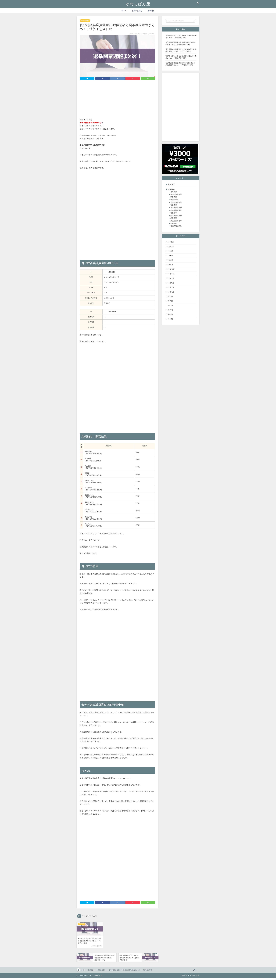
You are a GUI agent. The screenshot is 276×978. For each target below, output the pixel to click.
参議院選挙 (174, 200)
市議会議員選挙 (176, 202)
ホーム (124, 11)
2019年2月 (169, 319)
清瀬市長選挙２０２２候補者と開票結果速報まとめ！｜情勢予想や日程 (180, 36)
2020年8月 (169, 283)
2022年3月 (169, 242)
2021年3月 (169, 260)
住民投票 (173, 192)
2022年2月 (169, 247)
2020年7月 (169, 287)
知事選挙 (173, 223)
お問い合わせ (137, 11)
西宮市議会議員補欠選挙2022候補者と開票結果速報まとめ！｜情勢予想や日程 (180, 64)
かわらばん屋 (138, 4)
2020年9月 (169, 278)
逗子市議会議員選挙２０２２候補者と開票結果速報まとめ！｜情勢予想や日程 (180, 50)
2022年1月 (169, 251)
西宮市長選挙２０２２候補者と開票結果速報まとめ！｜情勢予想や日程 (180, 57)
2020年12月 (170, 269)
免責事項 (97, 975)
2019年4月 (169, 310)
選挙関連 (151, 11)
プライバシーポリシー (84, 975)
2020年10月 (170, 274)
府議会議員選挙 (176, 207)
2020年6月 (169, 292)
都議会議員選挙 (176, 226)
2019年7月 (169, 296)
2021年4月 (169, 256)
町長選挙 (173, 218)
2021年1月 (169, 265)
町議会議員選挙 (176, 215)
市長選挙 (173, 205)
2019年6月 (169, 301)
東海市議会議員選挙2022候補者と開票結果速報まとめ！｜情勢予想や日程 (180, 43)
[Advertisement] (117, 100)
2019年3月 (169, 314)
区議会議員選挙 (176, 194)
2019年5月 (169, 305)
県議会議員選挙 (176, 221)
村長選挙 (171, 184)
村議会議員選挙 (85, 20)
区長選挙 (173, 197)
